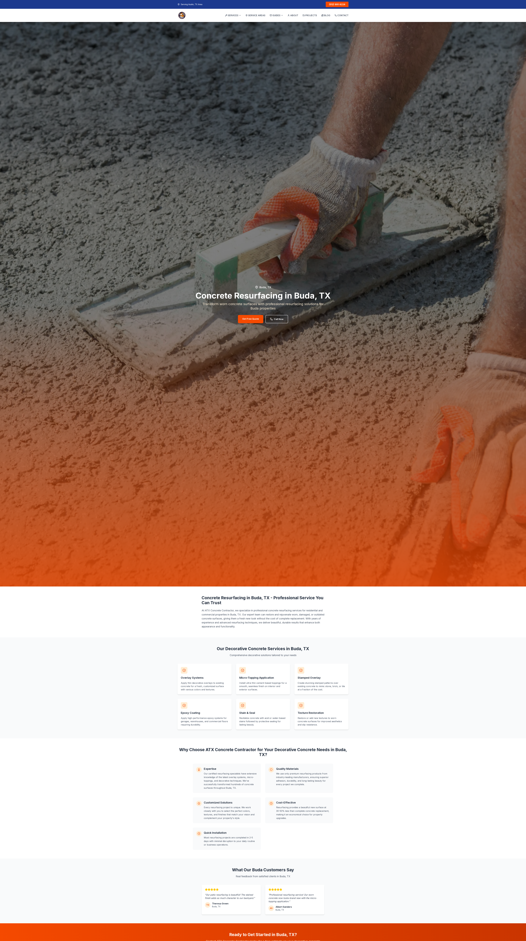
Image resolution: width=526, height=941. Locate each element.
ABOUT (294, 15)
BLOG (327, 15)
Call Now (278, 319)
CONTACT (342, 15)
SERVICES (233, 15)
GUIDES (276, 15)
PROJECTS (311, 15)
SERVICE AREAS (256, 15)
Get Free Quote (250, 318)
